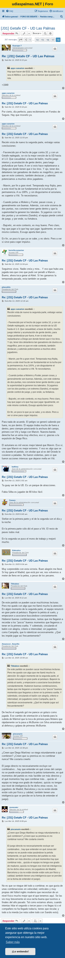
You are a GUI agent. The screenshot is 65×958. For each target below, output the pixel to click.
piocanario (17, 734)
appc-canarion (17, 68)
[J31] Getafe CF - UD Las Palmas (28, 28)
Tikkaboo (15, 584)
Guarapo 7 (17, 46)
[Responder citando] (55, 48)
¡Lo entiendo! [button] (20, 951)
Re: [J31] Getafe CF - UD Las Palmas (28, 56)
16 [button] (47, 39)
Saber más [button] (13, 942)
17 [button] (53, 39)
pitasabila (6, 287)
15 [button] (42, 39)
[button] (20, 40)
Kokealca (16, 550)
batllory (15, 467)
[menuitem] (9, 11)
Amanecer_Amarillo (10, 644)
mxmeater (13, 807)
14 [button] (37, 39)
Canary (12, 500)
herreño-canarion (16, 250)
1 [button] (30, 39)
